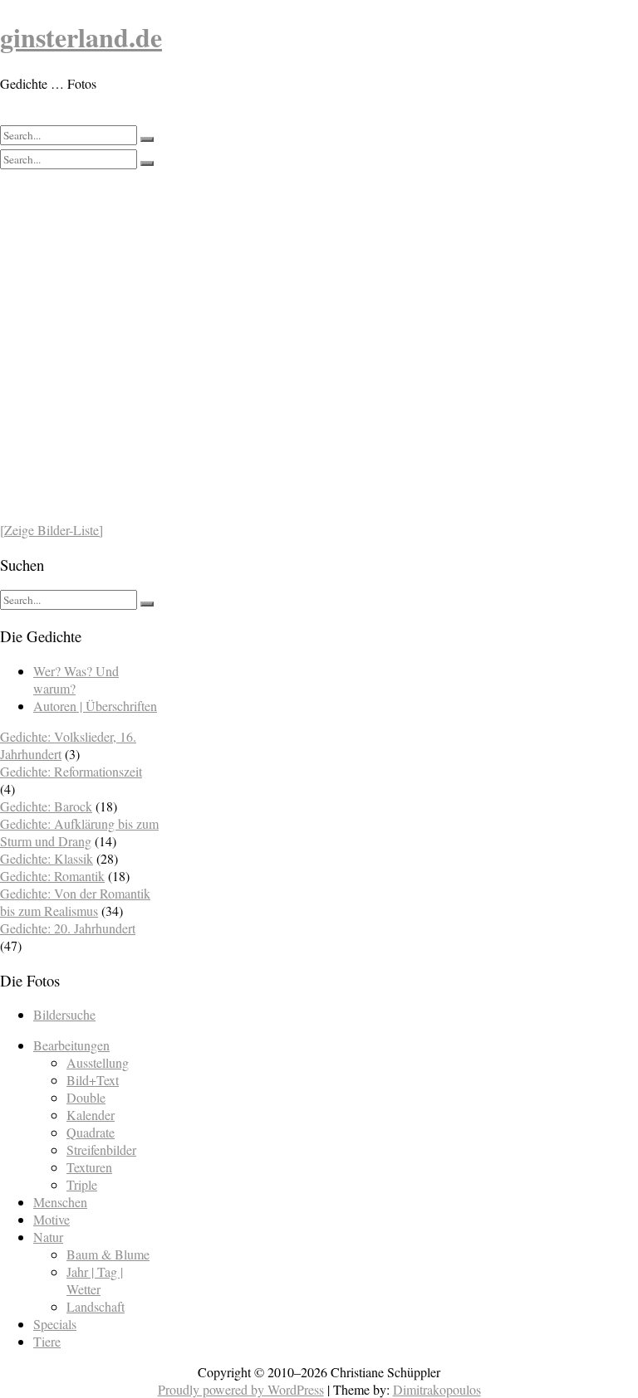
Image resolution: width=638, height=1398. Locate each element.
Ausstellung (97, 1062)
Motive (51, 1219)
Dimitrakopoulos (437, 1389)
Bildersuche (64, 1014)
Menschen (60, 1201)
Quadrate (90, 1132)
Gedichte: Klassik (46, 858)
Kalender (90, 1114)
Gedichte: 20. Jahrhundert (67, 928)
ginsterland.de (81, 36)
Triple (81, 1184)
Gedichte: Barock (46, 806)
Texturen (89, 1167)
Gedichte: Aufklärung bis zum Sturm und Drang (79, 832)
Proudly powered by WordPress (241, 1389)
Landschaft (95, 1306)
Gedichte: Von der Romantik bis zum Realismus (75, 901)
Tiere (47, 1341)
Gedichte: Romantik (52, 875)
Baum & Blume (108, 1254)
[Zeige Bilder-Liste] (51, 529)
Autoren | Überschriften (95, 705)
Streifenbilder (101, 1149)
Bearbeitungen (71, 1045)
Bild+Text (92, 1080)
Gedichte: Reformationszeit (71, 771)
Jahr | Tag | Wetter (94, 1280)
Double (86, 1097)
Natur (48, 1236)
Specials (54, 1323)
